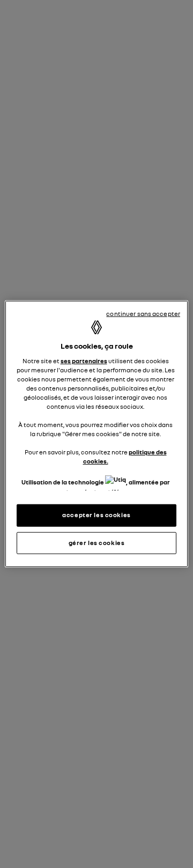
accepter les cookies (96, 514)
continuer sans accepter (143, 314)
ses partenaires (84, 360)
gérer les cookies (97, 542)
